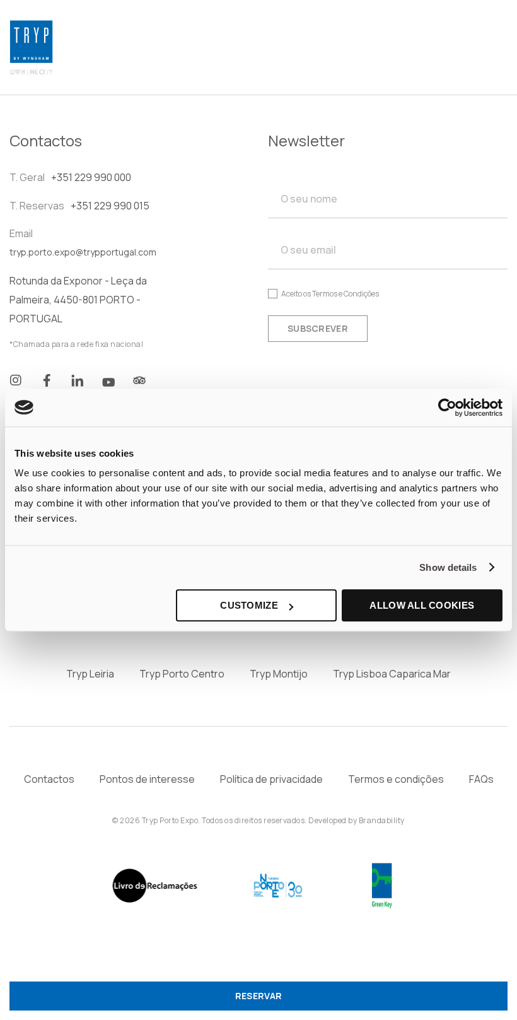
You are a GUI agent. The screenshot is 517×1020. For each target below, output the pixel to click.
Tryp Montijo (279, 674)
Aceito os (330, 293)
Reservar (258, 996)
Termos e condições (396, 779)
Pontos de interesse (147, 779)
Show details (448, 567)
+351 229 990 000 (91, 177)
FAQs (481, 779)
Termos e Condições (345, 293)
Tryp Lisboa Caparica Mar (392, 674)
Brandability (382, 820)
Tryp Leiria (90, 674)
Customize (249, 605)
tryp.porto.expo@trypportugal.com (82, 252)
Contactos (49, 779)
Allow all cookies (421, 605)
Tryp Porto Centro (181, 674)
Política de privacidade (271, 779)
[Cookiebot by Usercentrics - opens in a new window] (447, 407)
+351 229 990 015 (110, 206)
